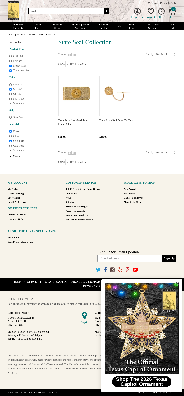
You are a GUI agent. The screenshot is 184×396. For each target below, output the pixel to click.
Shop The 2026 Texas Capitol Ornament (140, 381)
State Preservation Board (20, 242)
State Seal (18, 117)
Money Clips (19, 65)
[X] (98, 269)
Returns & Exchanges (77, 206)
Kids (118, 26)
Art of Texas (131, 26)
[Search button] (106, 11)
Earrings (17, 61)
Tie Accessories (21, 70)
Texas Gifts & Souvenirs (153, 26)
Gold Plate (18, 141)
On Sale (173, 26)
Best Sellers (129, 193)
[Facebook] (105, 269)
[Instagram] (112, 269)
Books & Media (103, 26)
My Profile (13, 189)
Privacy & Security (75, 211)
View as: (62, 54)
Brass (16, 131)
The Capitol (14, 237)
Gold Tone (18, 145)
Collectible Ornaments (17, 26)
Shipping (70, 202)
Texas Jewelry (39, 26)
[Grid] (70, 54)
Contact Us (71, 193)
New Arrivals (130, 189)
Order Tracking (16, 193)
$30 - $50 (18, 94)
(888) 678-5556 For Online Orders (83, 189)
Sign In (172, 2)
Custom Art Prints (17, 214)
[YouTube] (135, 269)
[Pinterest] (127, 269)
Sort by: (150, 54)
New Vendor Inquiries (77, 215)
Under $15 (18, 84)
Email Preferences (17, 202)
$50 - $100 (18, 99)
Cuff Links (18, 56)
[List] (74, 54)
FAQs (68, 198)
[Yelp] (120, 269)
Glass (16, 136)
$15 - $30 (18, 89)
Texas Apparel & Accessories (80, 26)
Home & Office (57, 26)
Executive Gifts (15, 219)
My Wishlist (14, 198)
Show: (61, 63)
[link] (140, 328)
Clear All (17, 156)
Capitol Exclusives (133, 198)
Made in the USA (132, 202)
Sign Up (169, 258)
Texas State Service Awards (79, 219)
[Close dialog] (176, 283)
